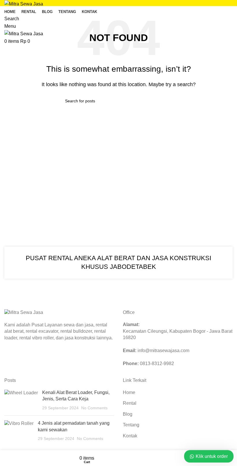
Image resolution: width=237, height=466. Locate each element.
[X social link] (17, 357)
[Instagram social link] (24, 357)
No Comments (94, 408)
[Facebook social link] (9, 357)
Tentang (131, 424)
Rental (129, 403)
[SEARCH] (169, 101)
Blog (127, 414)
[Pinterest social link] (39, 357)
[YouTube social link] (32, 357)
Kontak (130, 435)
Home (129, 392)
